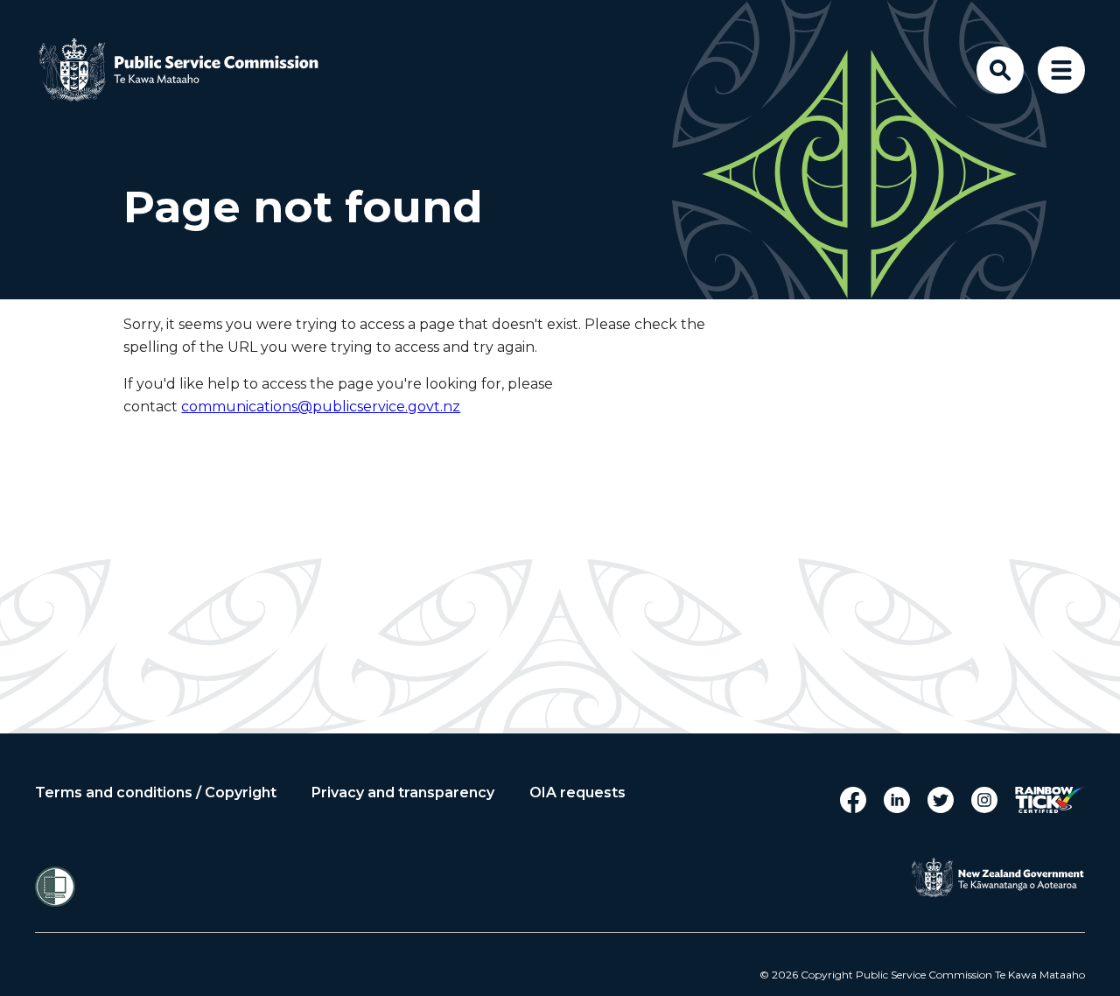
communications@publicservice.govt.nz (320, 406)
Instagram (984, 800)
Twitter (941, 800)
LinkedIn (897, 800)
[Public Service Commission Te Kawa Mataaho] (192, 70)
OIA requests (577, 793)
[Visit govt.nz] (997, 878)
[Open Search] (1000, 70)
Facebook (853, 800)
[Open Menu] (1061, 70)
